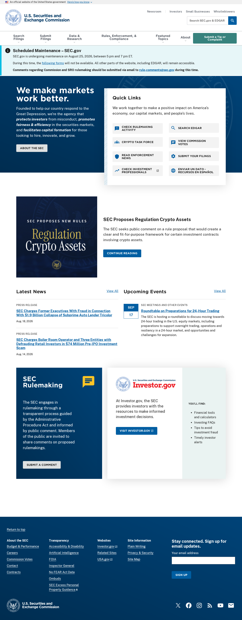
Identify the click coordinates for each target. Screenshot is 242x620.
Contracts (14, 572)
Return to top (16, 529)
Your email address (185, 553)
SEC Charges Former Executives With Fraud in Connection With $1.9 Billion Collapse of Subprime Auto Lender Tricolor (64, 313)
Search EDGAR (190, 128)
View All (112, 291)
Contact (12, 566)
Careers (12, 553)
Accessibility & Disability (66, 546)
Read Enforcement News (138, 156)
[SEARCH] (232, 20)
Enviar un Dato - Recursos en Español (195, 170)
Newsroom (154, 11)
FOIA (52, 559)
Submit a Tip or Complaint (215, 38)
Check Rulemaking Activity (137, 128)
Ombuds (55, 578)
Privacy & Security (141, 553)
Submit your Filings (194, 156)
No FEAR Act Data (62, 572)
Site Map (134, 559)
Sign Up (181, 574)
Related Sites (106, 553)
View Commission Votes (192, 142)
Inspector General (61, 566)
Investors (176, 11)
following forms (53, 63)
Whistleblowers (224, 11)
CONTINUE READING (122, 253)
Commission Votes (20, 559)
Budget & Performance (23, 546)
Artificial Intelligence (64, 553)
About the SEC (32, 148)
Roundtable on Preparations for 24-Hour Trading (180, 311)
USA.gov (103, 559)
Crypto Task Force (138, 142)
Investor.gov (105, 546)
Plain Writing (137, 546)
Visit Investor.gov (135, 430)
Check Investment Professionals (137, 170)
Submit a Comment (42, 464)
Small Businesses (198, 11)
